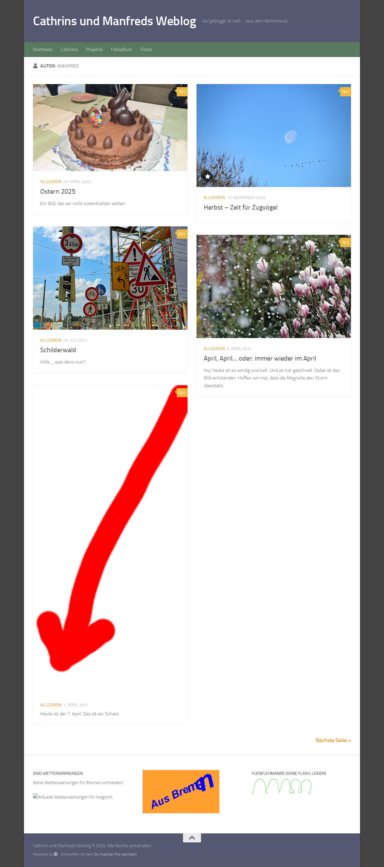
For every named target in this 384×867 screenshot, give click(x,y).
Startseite (42, 49)
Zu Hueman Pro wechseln (115, 854)
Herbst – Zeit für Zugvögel (241, 207)
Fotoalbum (121, 49)
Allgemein (51, 181)
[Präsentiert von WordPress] (56, 854)
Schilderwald (58, 350)
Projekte (94, 49)
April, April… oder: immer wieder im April (260, 358)
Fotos (146, 49)
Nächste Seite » (333, 740)
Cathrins (69, 49)
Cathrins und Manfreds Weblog (114, 21)
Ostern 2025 (57, 191)
